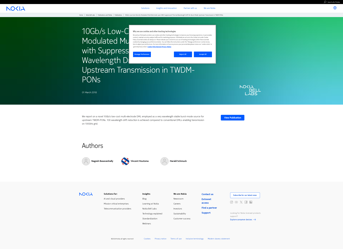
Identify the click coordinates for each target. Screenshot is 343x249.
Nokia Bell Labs (90, 15)
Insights (146, 193)
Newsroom (178, 198)
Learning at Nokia (150, 203)
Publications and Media (105, 15)
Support (206, 212)
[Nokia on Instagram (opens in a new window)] (231, 202)
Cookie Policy (152, 47)
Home (81, 15)
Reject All (183, 54)
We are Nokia (180, 193)
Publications (118, 15)
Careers (177, 203)
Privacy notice (160, 239)
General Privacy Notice (163, 47)
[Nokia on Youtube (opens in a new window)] (236, 202)
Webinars (146, 223)
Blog (144, 198)
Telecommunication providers (117, 208)
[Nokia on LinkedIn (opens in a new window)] (250, 202)
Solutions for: (110, 193)
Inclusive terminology (195, 239)
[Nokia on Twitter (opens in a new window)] (241, 202)
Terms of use (176, 239)
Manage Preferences (142, 54)
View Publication (232, 117)
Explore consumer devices (241, 220)
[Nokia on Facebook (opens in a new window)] (246, 202)
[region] (172, 44)
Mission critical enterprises (116, 203)
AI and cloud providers (114, 198)
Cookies (147, 239)
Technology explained (152, 213)
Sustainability (180, 213)
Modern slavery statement (219, 239)
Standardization (149, 218)
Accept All (203, 54)
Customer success (182, 218)
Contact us (207, 194)
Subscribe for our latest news (245, 195)
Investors (178, 208)
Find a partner (209, 207)
